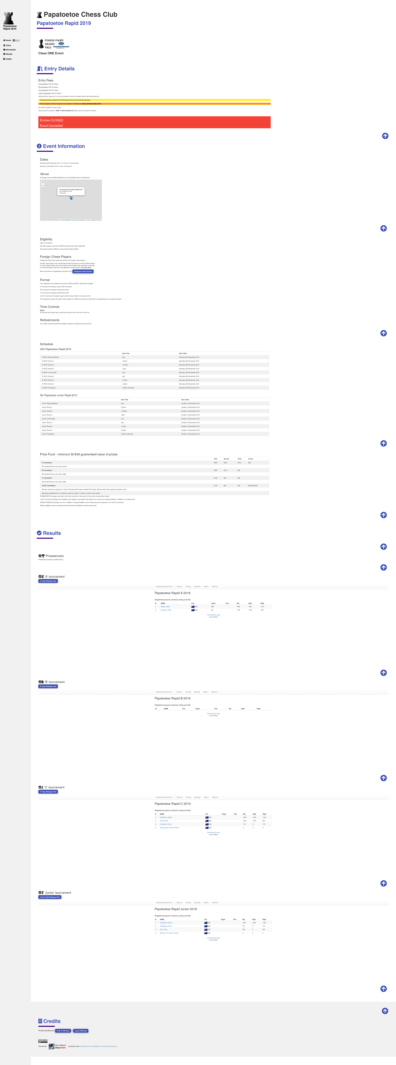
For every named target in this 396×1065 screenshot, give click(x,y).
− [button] (43, 185)
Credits (8, 59)
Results (8, 54)
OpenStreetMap (75, 220)
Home (8, 40)
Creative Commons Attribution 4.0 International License (99, 1046)
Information (10, 49)
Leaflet (62, 220)
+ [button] (43, 182)
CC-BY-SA (88, 220)
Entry (8, 45)
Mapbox (99, 220)
